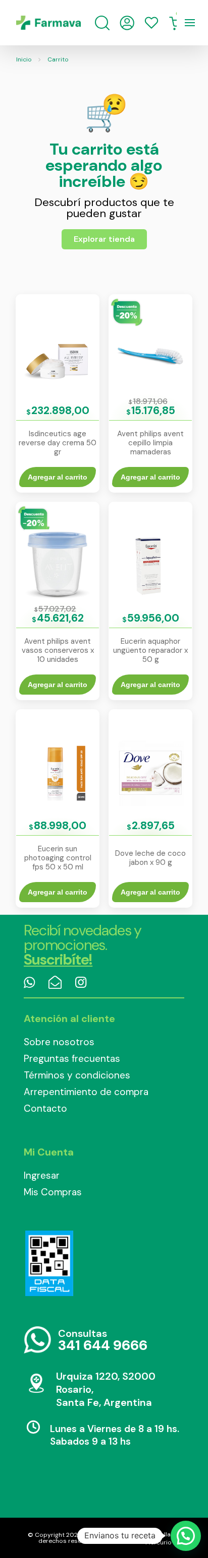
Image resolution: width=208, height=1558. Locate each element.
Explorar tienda (104, 239)
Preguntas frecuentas (72, 1058)
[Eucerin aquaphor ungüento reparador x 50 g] (150, 564)
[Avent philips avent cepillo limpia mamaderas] (150, 357)
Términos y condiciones (77, 1075)
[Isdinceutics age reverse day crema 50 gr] (57, 357)
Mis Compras (53, 1192)
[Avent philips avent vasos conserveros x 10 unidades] (57, 564)
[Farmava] (48, 23)
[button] (186, 1536)
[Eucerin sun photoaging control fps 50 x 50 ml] (57, 772)
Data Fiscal (49, 1263)
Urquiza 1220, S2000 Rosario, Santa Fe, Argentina (105, 1389)
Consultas (102, 1340)
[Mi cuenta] (127, 23)
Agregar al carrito (57, 477)
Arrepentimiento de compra (86, 1092)
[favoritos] (151, 23)
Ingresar (42, 1175)
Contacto (45, 1108)
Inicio (24, 59)
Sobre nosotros (59, 1042)
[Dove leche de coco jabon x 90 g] (150, 772)
